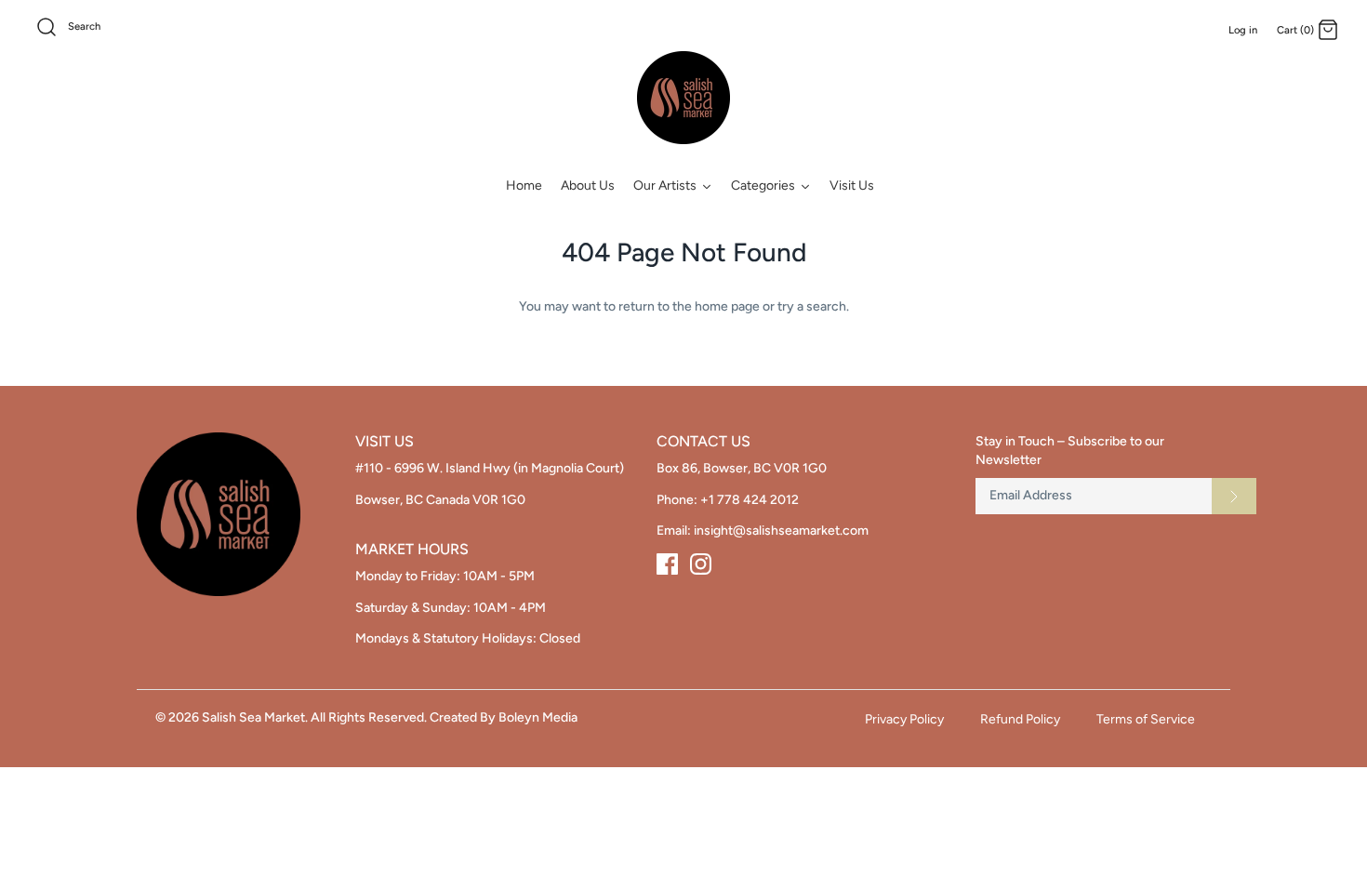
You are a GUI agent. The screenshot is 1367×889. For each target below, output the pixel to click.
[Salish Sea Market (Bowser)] (683, 97)
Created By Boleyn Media (503, 717)
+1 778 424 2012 (749, 500)
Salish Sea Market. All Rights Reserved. (314, 717)
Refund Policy (1020, 719)
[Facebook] (667, 564)
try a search (811, 306)
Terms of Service (1145, 719)
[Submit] (1234, 495)
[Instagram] (700, 564)
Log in (1242, 29)
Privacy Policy (904, 719)
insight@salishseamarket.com (781, 530)
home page (727, 306)
